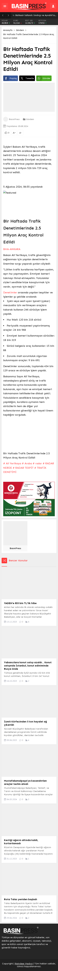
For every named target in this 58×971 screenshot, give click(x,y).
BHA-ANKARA (11, 249)
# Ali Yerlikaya (12, 463)
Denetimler (10, 292)
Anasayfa (7, 30)
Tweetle (29, 78)
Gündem (20, 30)
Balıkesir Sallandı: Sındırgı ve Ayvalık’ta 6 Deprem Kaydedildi (35, 15)
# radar (37, 463)
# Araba (27, 463)
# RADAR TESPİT (23, 467)
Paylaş (13, 78)
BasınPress (14, 119)
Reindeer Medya (24, 963)
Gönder (46, 78)
